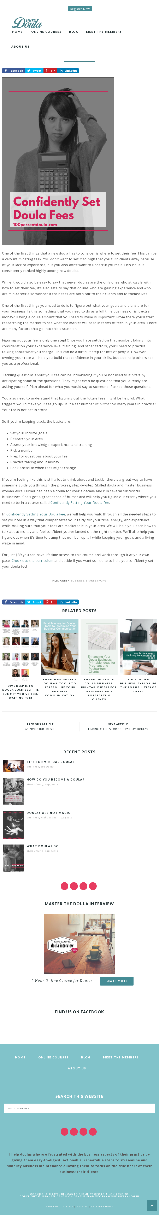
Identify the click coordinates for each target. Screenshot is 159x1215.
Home (20, 1057)
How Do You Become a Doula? (55, 779)
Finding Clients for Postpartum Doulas (118, 729)
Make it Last (49, 817)
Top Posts (47, 766)
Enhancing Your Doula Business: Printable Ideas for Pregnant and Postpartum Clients (99, 689)
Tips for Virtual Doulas (51, 762)
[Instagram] (83, 886)
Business (77, 580)
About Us (77, 1068)
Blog (85, 1057)
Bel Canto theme (75, 1194)
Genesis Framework (89, 1196)
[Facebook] (65, 886)
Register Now (80, 9)
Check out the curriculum (32, 560)
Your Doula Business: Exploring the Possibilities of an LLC (138, 685)
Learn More (116, 980)
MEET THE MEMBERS (121, 1057)
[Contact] (93, 886)
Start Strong (96, 580)
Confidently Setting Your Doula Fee (80, 502)
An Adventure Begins (40, 729)
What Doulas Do (43, 846)
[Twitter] (74, 886)
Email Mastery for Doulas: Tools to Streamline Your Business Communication (60, 687)
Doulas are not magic (48, 812)
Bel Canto (59, 1196)
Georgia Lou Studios (111, 1194)
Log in (134, 1196)
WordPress (117, 1196)
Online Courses (53, 1057)
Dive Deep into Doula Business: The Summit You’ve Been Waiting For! (20, 691)
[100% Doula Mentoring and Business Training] (28, 22)
